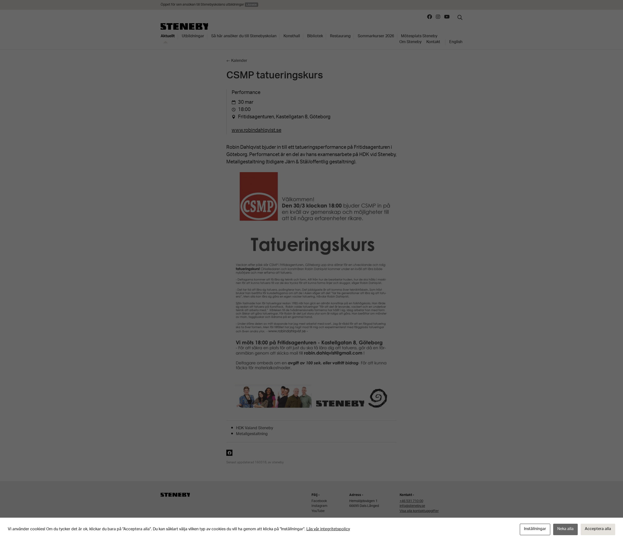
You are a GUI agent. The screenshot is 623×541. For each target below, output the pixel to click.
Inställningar (535, 529)
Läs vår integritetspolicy (328, 529)
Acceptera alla (598, 529)
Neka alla (565, 529)
